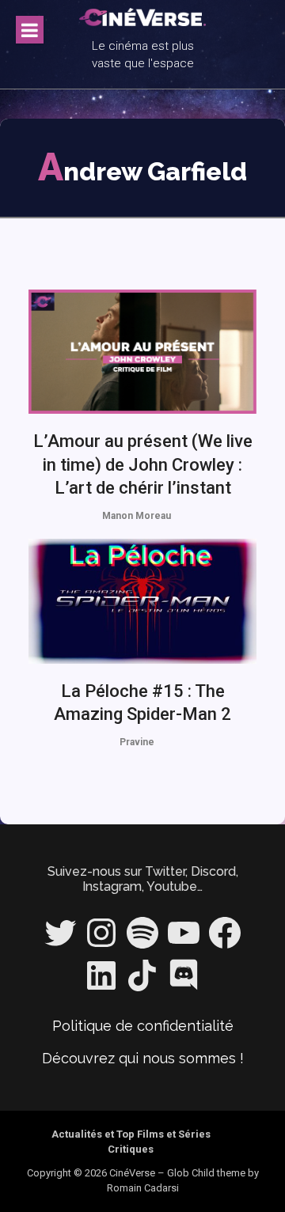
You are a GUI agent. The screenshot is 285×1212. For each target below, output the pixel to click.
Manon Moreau (136, 515)
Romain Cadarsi (143, 1188)
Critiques (131, 1149)
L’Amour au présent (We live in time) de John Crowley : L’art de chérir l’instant (143, 464)
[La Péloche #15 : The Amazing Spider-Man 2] (142, 601)
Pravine (137, 742)
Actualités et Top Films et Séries (131, 1134)
